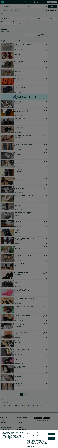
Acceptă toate (51, 434)
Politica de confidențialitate (12, 441)
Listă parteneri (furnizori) (31, 446)
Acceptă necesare (51, 439)
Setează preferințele (51, 443)
